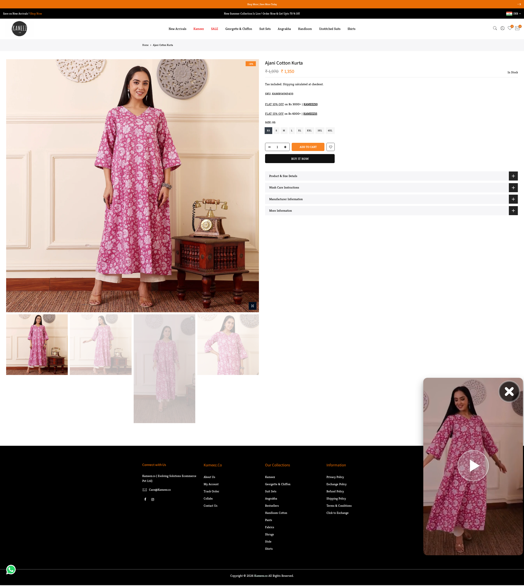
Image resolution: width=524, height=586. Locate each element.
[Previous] (13, 186)
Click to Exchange (337, 513)
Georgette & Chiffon (238, 29)
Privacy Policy (335, 477)
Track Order (211, 492)
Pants (268, 520)
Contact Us (210, 506)
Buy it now (300, 159)
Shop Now (36, 14)
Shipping (288, 85)
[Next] (252, 186)
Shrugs (269, 535)
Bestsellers (272, 506)
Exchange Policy (336, 485)
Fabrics (269, 528)
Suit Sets (265, 29)
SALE (214, 29)
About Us (209, 477)
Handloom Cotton (276, 513)
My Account (211, 485)
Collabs (208, 499)
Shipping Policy (336, 499)
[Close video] (509, 391)
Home (145, 46)
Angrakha (284, 29)
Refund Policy (335, 492)
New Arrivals (177, 29)
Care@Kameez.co (160, 490)
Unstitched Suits (329, 29)
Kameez (198, 29)
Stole (268, 542)
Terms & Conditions (339, 506)
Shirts (351, 29)
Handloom (305, 29)
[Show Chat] (12, 569)
